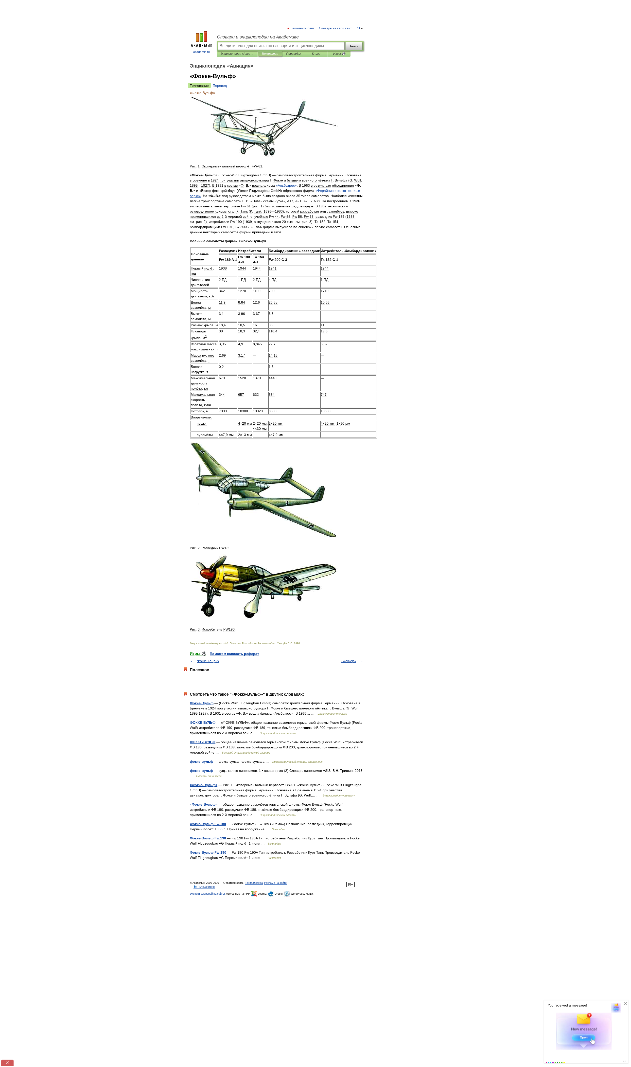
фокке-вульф (201, 761)
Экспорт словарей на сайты (207, 893)
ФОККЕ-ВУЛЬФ (202, 722)
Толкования (270, 53)
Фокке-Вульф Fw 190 (208, 852)
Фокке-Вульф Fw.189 (208, 824)
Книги (316, 53)
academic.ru (201, 52)
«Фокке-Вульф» (203, 785)
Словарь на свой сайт (335, 28)
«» (286, 185)
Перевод (220, 86)
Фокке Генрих (208, 661)
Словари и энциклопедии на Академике (258, 37)
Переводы (293, 53)
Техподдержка (254, 882)
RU (357, 28)
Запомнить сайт (302, 28)
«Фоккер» (348, 661)
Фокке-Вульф (201, 703)
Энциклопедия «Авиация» (237, 53)
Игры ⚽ (339, 53)
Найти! (354, 46)
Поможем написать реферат (234, 654)
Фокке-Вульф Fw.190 (208, 838)
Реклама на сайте (275, 882)
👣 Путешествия (204, 886)
